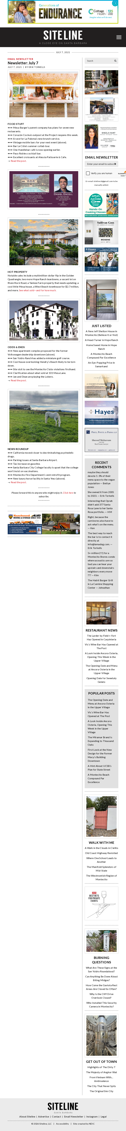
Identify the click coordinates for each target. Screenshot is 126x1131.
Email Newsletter (20, 59)
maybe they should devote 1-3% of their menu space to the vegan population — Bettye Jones (101, 479)
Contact (56, 1116)
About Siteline (27, 1116)
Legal (104, 1116)
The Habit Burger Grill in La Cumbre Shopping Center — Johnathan (100, 584)
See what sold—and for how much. (37, 290)
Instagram (92, 1116)
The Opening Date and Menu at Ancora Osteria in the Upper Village (101, 669)
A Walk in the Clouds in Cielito (101, 847)
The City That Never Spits (101, 1086)
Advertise (43, 1116)
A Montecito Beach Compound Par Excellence (98, 778)
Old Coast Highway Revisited (101, 852)
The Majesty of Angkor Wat (101, 1072)
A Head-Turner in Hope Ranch (101, 339)
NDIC (92, 1123)
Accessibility (62, 1123)
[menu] (118, 37)
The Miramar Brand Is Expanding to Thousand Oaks (101, 741)
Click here (68, 492)
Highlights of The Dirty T (101, 1067)
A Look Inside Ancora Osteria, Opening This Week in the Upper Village (101, 657)
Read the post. (19, 160)
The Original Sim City (101, 1091)
